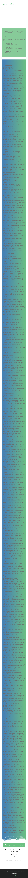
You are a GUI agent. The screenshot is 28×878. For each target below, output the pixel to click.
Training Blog (14, 873)
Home (5, 871)
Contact (22, 871)
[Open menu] (13, 4)
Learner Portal (17, 871)
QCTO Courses (10, 871)
